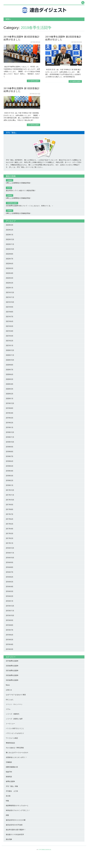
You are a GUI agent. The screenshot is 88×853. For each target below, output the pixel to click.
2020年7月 (9, 369)
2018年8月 (9, 451)
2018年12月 (10, 432)
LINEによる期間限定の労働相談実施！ (18, 183)
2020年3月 (9, 389)
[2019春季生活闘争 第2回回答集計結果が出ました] (63, 65)
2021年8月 (9, 312)
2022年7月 (9, 259)
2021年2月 (9, 341)
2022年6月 (9, 263)
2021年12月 (10, 292)
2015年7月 (9, 630)
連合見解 (9, 839)
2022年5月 (9, 268)
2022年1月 (9, 288)
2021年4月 (9, 331)
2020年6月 (9, 374)
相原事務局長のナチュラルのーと (17, 805)
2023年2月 (9, 230)
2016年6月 (9, 577)
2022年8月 (9, 254)
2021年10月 (10, 302)
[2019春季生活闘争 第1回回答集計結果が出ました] (22, 108)
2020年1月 (9, 398)
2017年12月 (10, 490)
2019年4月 (9, 413)
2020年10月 (10, 360)
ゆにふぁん (9, 699)
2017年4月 (9, 529)
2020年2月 (9, 394)
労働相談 (9, 762)
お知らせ (9, 690)
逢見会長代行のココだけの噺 (15, 820)
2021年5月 (9, 326)
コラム (8, 709)
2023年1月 (9, 234)
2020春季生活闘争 (12, 666)
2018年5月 (9, 466)
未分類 (8, 796)
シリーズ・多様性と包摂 (14, 719)
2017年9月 (9, 504)
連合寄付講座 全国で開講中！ (16, 830)
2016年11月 (10, 553)
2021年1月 (9, 345)
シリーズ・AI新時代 (12, 714)
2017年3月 (9, 533)
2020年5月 (9, 379)
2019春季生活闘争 (33, 81)
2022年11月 (10, 244)
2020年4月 (9, 384)
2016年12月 (10, 548)
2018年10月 (10, 442)
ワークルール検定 (12, 738)
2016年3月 (9, 591)
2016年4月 (9, 586)
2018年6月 (9, 461)
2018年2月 (9, 480)
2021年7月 (9, 316)
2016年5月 (9, 582)
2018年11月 (10, 437)
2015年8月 (9, 625)
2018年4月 (9, 471)
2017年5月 (9, 524)
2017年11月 (10, 495)
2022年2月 (9, 283)
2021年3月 (9, 336)
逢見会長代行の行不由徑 (14, 825)
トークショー (10, 723)
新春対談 (9, 776)
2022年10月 (10, 249)
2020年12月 (10, 350)
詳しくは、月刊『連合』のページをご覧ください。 (26, 167)
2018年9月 (9, 447)
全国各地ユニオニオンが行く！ (16, 757)
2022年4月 (9, 273)
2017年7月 (9, 514)
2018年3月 (9, 476)
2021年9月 (9, 307)
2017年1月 (9, 543)
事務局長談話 (10, 743)
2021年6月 (9, 321)
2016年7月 (9, 572)
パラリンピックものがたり (15, 733)
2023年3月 (9, 225)
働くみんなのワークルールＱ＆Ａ (17, 752)
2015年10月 (10, 615)
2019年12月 (10, 403)
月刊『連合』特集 (12, 786)
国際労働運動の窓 (12, 767)
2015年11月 (10, 611)
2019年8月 (9, 408)
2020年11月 (10, 355)
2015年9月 (9, 620)
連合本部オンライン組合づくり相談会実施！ (21, 190)
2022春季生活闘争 (12, 675)
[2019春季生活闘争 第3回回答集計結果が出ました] (22, 62)
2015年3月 (9, 649)
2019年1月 (9, 427)
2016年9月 (9, 562)
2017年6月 (9, 519)
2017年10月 (10, 500)
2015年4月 (9, 644)
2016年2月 (9, 596)
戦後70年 (9, 772)
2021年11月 (10, 297)
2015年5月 (9, 639)
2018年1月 (9, 485)
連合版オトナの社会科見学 (15, 834)
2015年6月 (9, 635)
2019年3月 (9, 418)
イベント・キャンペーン (14, 704)
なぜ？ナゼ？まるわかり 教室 (16, 695)
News (8, 685)
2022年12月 (10, 239)
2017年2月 (9, 538)
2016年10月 (10, 557)
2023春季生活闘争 (12, 680)
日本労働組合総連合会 (44, 849)
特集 (7, 801)
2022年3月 (9, 278)
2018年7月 (9, 456)
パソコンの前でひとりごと (15, 728)
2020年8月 (9, 365)
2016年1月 (9, 601)
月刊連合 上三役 (12, 791)
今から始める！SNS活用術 (15, 748)
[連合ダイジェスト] (44, 12)
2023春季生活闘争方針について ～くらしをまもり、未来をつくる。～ (29, 206)
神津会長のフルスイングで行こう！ (18, 810)
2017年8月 (9, 509)
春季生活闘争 (10, 781)
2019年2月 (9, 423)
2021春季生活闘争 (12, 670)
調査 (7, 815)
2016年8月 (9, 567)
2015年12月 (10, 606)
